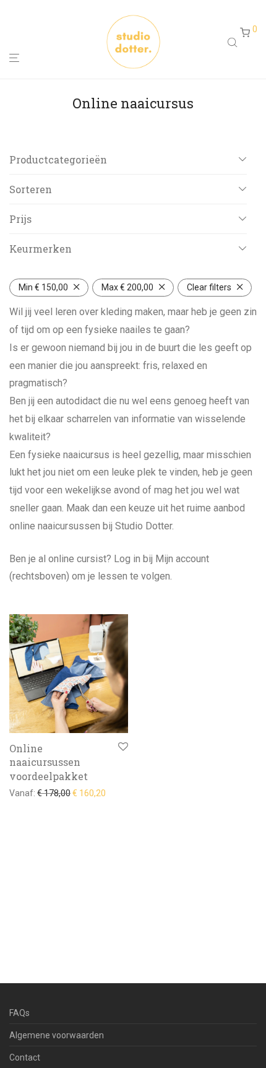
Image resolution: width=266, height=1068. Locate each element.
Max (127, 287)
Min (43, 287)
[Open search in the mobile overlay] (234, 42)
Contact (24, 1057)
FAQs (19, 1013)
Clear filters (209, 287)
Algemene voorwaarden (56, 1035)
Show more (28, 793)
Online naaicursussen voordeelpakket (48, 762)
